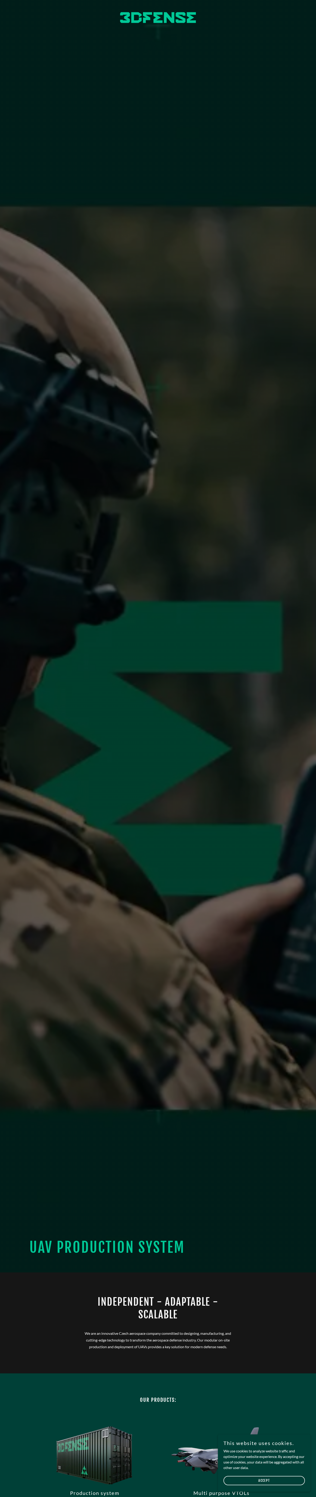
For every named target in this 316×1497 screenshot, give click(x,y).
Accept (264, 1480)
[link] (158, 5)
